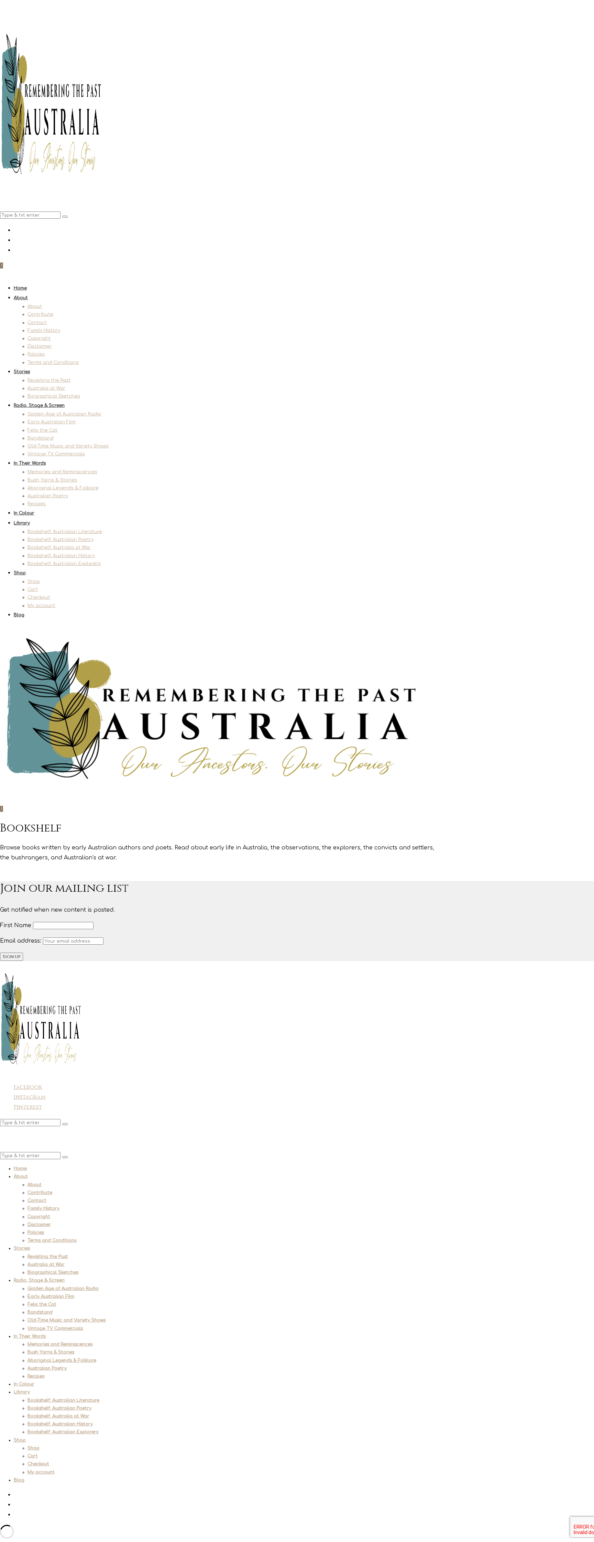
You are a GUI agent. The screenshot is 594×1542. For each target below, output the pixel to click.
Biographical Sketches (54, 396)
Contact (37, 322)
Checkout (39, 597)
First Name (15, 925)
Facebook (28, 1087)
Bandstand (41, 438)
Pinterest (28, 1107)
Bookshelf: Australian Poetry (61, 539)
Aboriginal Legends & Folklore (63, 488)
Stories (22, 371)
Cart (33, 589)
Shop (20, 573)
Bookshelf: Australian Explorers (64, 563)
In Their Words (30, 463)
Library (22, 523)
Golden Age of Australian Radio (64, 414)
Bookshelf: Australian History (61, 555)
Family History (44, 330)
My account (41, 605)
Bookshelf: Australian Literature (65, 531)
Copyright (39, 338)
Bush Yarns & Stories (52, 480)
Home (20, 288)
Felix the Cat (42, 430)
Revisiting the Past (49, 380)
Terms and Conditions (53, 362)
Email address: (21, 941)
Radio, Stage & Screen (39, 405)
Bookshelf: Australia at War (59, 547)
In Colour (24, 513)
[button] (65, 217)
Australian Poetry (48, 495)
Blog (19, 614)
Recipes (37, 503)
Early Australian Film (52, 422)
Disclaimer (40, 346)
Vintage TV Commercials (56, 454)
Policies (36, 354)
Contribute (40, 314)
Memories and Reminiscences (62, 471)
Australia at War (46, 388)
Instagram (29, 1097)
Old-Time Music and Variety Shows (68, 446)
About (21, 297)
